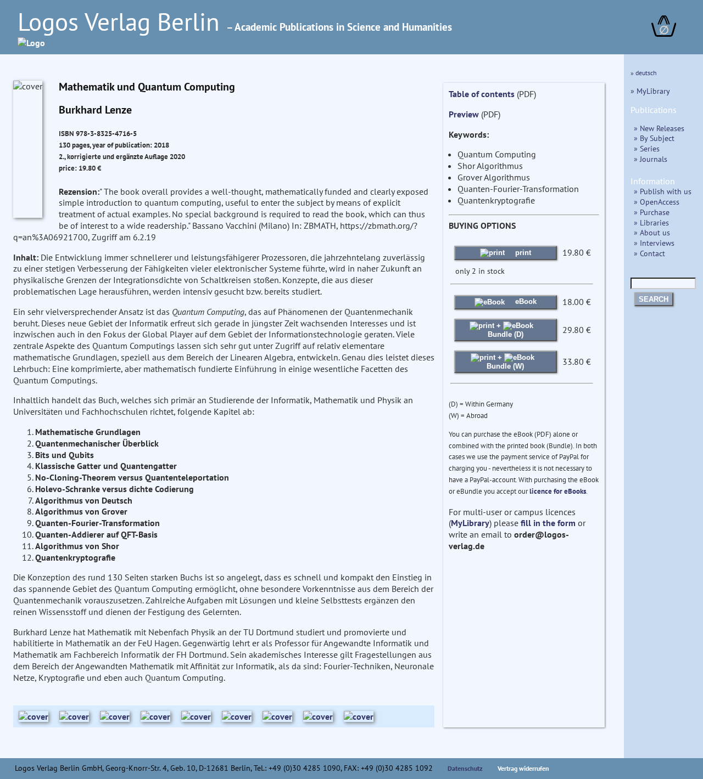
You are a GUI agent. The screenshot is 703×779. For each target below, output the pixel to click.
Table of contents (482, 93)
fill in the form (548, 522)
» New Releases (659, 128)
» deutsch (644, 73)
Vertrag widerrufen (523, 768)
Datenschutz (465, 768)
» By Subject (654, 138)
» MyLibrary (650, 91)
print (522, 253)
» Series (647, 148)
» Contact (649, 253)
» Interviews (654, 243)
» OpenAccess (656, 201)
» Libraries (651, 222)
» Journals (650, 159)
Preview (464, 114)
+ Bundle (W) (505, 361)
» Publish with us (662, 191)
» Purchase (651, 212)
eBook (525, 301)
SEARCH (653, 299)
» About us (652, 232)
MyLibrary (470, 522)
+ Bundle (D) (505, 329)
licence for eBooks (557, 491)
